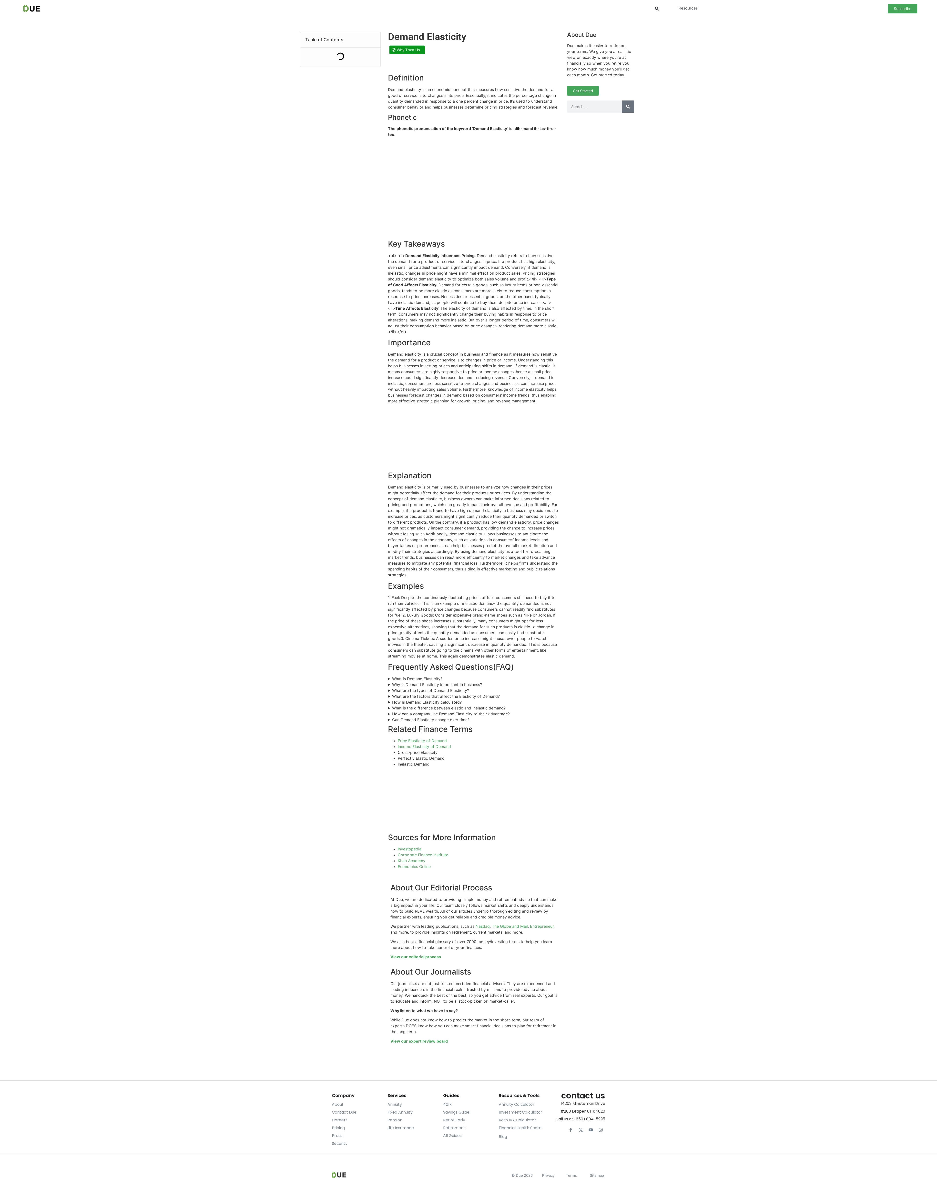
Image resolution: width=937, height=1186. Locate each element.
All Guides (452, 1135)
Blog (503, 1136)
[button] (657, 8)
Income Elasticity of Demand (424, 746)
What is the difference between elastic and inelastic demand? (449, 708)
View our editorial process (415, 956)
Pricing (338, 1128)
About (338, 1104)
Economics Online (414, 866)
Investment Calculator (520, 1112)
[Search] (628, 106)
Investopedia (409, 849)
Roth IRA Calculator (517, 1120)
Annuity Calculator (516, 1104)
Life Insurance (400, 1128)
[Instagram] (600, 1130)
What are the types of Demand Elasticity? (430, 690)
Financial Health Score (520, 1128)
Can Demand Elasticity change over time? (430, 719)
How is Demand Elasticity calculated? (427, 702)
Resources (688, 8)
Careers (339, 1120)
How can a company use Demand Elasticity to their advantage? (451, 713)
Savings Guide (456, 1112)
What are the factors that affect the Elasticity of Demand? (446, 696)
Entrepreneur (542, 926)
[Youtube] (590, 1130)
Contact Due (344, 1112)
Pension (394, 1120)
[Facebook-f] (570, 1130)
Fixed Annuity (400, 1112)
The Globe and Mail (510, 926)
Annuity (394, 1104)
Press (337, 1135)
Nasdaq (483, 926)
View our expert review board (419, 1041)
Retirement (454, 1128)
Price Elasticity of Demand (422, 740)
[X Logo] (580, 1130)
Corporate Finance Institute (423, 854)
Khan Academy (411, 860)
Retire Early (454, 1120)
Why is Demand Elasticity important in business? (437, 684)
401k (447, 1104)
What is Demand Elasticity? (417, 678)
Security (339, 1143)
